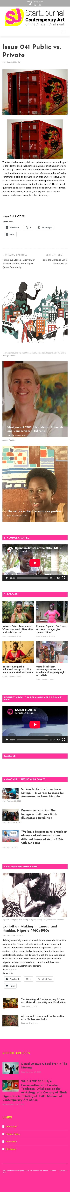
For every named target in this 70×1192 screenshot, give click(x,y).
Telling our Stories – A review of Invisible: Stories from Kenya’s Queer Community (18, 263)
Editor (4, 676)
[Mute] (58, 578)
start (4, 62)
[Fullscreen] (63, 578)
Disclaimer (11, 1149)
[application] (35, 562)
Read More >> (9, 969)
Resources (11, 1141)
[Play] (6, 578)
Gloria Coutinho (8, 1104)
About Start (11, 1126)
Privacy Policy (13, 1134)
